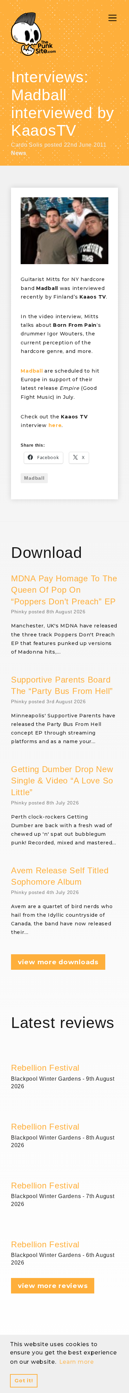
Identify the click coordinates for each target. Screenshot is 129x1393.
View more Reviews (52, 1286)
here (55, 425)
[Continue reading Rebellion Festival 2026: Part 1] (64, 1231)
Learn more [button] (76, 1362)
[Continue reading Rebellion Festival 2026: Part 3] (64, 1113)
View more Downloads (58, 962)
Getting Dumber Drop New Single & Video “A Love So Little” (62, 781)
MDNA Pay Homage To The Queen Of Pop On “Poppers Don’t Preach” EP (64, 590)
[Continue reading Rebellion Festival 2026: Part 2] (64, 1172)
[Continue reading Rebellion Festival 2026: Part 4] (64, 1054)
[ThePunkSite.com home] (33, 34)
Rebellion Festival (45, 1067)
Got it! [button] (23, 1381)
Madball (34, 478)
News (18, 153)
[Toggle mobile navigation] (112, 17)
